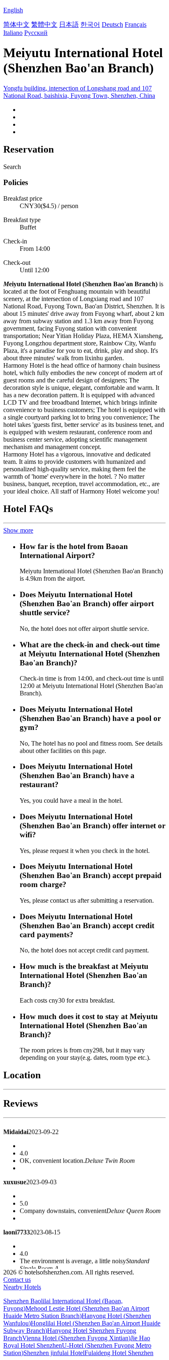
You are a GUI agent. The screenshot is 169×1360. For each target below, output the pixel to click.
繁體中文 (44, 24)
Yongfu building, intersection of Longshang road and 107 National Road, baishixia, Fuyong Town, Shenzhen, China (79, 92)
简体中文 (16, 24)
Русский (36, 32)
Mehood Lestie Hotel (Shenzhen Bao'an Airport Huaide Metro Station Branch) (76, 1312)
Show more (18, 530)
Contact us (17, 1279)
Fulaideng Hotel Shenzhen (118, 1352)
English (13, 10)
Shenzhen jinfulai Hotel (53, 1352)
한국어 (90, 24)
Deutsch (112, 24)
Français (135, 24)
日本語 (69, 24)
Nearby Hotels (22, 1287)
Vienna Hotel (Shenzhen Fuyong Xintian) (76, 1338)
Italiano (13, 32)
